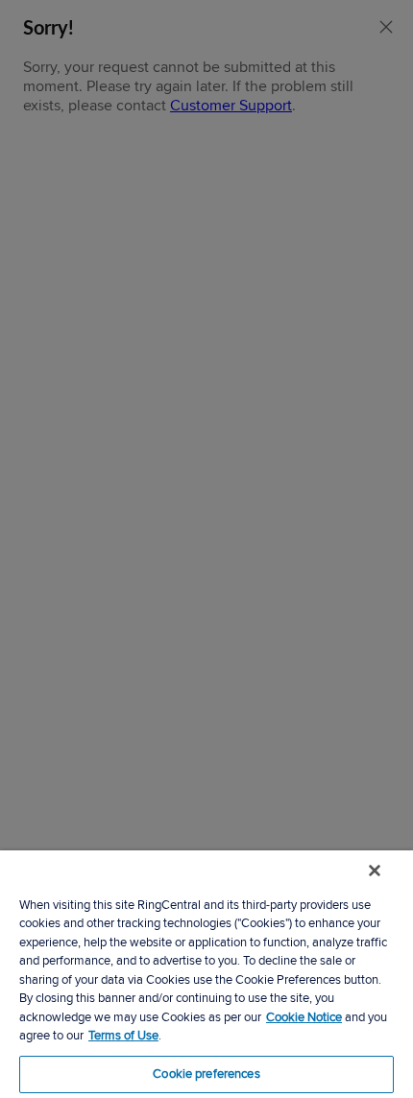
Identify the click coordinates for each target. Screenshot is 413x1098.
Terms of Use (123, 1035)
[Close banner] (374, 870)
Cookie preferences (206, 1074)
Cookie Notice (304, 1017)
